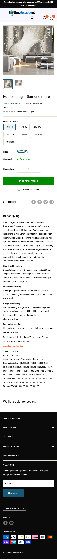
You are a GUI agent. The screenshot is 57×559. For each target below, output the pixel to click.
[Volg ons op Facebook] (5, 523)
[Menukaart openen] (4, 13)
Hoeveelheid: (9, 169)
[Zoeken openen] (32, 17)
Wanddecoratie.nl (12, 104)
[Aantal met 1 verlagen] (20, 169)
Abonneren (13, 493)
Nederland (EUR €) (12, 508)
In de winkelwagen (28, 181)
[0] (51, 18)
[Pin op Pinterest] (39, 202)
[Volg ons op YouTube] (11, 523)
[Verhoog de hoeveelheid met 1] (37, 169)
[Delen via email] (51, 202)
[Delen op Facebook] (33, 202)
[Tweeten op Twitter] (45, 202)
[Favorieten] (44, 17)
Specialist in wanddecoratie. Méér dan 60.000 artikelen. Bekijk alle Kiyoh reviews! (28, 3)
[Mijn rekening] (38, 17)
